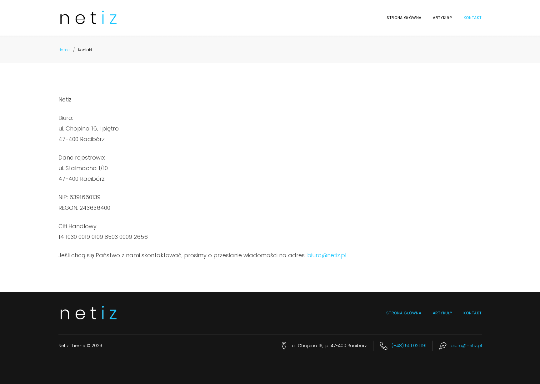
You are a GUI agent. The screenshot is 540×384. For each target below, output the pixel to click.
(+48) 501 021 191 (409, 345)
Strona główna (404, 17)
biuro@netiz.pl (326, 255)
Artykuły (442, 17)
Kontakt (473, 17)
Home (64, 49)
